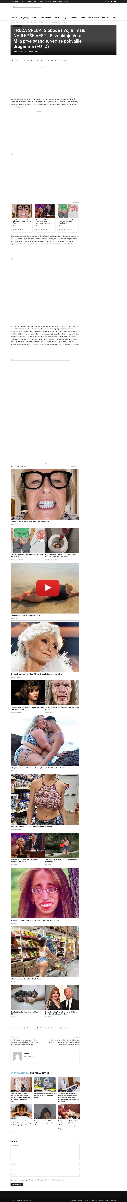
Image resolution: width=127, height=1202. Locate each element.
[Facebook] (101, 1)
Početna (28, 1)
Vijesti (34, 18)
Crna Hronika (46, 18)
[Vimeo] (108, 1)
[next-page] (15, 1133)
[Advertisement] (45, 82)
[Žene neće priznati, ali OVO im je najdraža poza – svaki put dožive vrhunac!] (45, 1111)
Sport (83, 18)
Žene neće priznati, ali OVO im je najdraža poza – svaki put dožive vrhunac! (43, 1123)
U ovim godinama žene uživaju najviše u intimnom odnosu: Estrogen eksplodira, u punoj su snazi (21, 1123)
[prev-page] (12, 1133)
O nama (40, 1)
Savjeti (65, 18)
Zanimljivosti (93, 18)
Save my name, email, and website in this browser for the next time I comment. (38, 1180)
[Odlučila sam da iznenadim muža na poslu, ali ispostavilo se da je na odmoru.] (45, 1084)
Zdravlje (105, 18)
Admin (17, 51)
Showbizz (74, 18)
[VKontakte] (111, 1)
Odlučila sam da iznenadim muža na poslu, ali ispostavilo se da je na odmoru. (44, 1095)
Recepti (57, 18)
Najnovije (25, 18)
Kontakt (35, 1)
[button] (114, 18)
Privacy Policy (47, 1)
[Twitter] (105, 1)
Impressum (66, 1)
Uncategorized (20, 22)
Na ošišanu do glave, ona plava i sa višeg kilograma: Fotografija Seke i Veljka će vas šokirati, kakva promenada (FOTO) (24, 1042)
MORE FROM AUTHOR (40, 1073)
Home (12, 22)
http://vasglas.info (29, 1056)
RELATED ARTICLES (19, 1073)
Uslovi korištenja (57, 1)
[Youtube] (115, 1)
